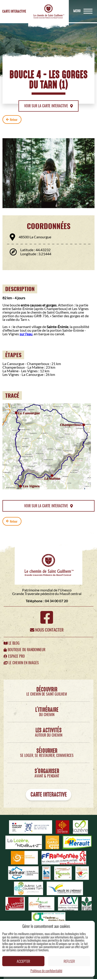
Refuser (69, 961)
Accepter (23, 961)
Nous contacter (49, 630)
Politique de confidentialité (46, 970)
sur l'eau (26, 334)
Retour (14, 119)
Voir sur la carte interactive (46, 105)
